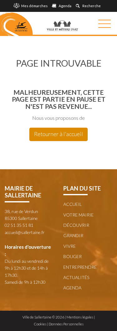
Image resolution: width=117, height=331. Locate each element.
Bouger (72, 256)
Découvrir (76, 225)
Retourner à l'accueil (58, 134)
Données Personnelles (66, 324)
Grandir (73, 235)
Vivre (69, 246)
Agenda (72, 287)
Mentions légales (79, 317)
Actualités (76, 277)
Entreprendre (80, 267)
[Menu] (104, 24)
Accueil (72, 204)
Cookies (40, 324)
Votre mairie (78, 214)
